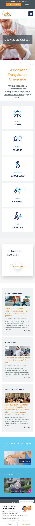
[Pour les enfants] (17, 190)
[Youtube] (20, 503)
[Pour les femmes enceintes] (17, 165)
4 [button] (33, 64)
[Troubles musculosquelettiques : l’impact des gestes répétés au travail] (17, 351)
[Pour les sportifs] (17, 216)
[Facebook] (12, 503)
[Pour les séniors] (17, 139)
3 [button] (32, 64)
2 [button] (30, 64)
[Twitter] (14, 503)
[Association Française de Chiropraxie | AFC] (6, 14)
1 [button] (29, 64)
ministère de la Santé (14, 94)
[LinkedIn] (17, 503)
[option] (17, 39)
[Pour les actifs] (17, 114)
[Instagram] (22, 503)
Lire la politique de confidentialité (10, 518)
